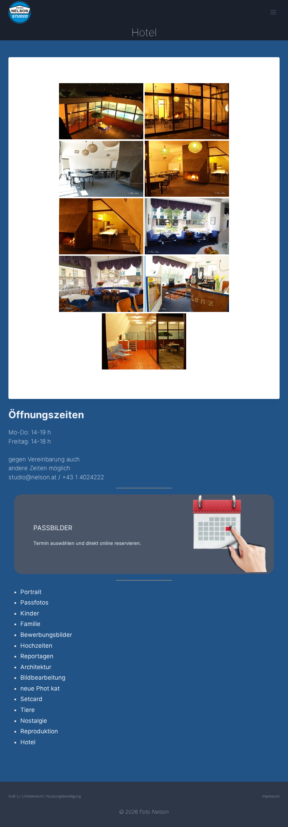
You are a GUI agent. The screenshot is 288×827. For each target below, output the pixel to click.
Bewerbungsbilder (46, 634)
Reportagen (36, 656)
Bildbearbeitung (42, 677)
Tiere (27, 709)
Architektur (35, 667)
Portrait (30, 591)
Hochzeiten (36, 645)
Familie (30, 623)
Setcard (31, 698)
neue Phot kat (40, 688)
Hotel (27, 742)
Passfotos (34, 602)
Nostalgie (33, 720)
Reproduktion (39, 731)
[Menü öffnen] (273, 12)
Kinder (29, 613)
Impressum (271, 796)
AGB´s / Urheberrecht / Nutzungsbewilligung (44, 796)
